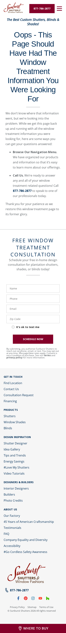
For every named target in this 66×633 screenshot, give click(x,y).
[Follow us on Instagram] (33, 599)
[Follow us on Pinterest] (25, 599)
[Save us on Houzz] (48, 599)
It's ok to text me (27, 327)
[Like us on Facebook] (18, 599)
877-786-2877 (22, 191)
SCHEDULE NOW (33, 339)
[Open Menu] (59, 9)
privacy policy (14, 357)
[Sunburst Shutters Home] (14, 8)
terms (47, 355)
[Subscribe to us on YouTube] (40, 599)
